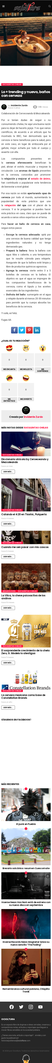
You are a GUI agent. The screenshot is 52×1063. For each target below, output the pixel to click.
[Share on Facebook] (14, 330)
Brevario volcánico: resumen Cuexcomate (26, 868)
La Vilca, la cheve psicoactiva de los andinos (23, 597)
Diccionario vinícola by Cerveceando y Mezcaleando (24, 460)
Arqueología (9, 591)
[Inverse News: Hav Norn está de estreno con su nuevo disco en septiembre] (26, 885)
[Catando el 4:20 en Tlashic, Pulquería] (26, 494)
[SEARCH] (50, 6)
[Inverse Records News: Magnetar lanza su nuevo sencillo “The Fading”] (26, 924)
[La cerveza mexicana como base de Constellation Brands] (26, 681)
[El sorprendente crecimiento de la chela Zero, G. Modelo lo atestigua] (26, 631)
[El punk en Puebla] (26, 804)
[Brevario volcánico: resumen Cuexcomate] (26, 846)
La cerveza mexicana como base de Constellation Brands (23, 696)
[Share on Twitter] (22, 330)
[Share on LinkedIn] (36, 330)
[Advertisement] (26, 754)
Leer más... (8, 472)
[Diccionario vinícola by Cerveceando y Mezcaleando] (26, 444)
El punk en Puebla (26, 824)
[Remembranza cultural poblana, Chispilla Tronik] (26, 967)
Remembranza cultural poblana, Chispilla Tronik (26, 990)
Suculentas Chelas (36, 427)
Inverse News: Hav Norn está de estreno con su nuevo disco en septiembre (25, 904)
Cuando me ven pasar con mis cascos (25, 547)
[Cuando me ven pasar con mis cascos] (26, 537)
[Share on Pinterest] (29, 330)
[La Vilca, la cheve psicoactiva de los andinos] (26, 577)
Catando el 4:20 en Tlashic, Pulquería (24, 514)
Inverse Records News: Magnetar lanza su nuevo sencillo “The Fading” (26, 943)
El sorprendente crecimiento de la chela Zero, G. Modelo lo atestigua (25, 652)
